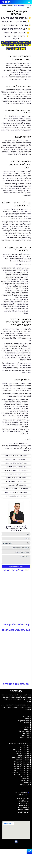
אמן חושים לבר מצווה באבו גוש (16, 466)
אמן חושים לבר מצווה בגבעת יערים (16, 488)
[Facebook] (16, 841)
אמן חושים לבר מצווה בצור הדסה (16, 463)
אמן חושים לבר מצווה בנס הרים (16, 481)
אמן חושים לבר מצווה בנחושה (16, 478)
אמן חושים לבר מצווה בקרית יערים (16, 470)
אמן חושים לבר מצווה (19, 5)
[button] (29, 2)
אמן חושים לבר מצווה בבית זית (16, 474)
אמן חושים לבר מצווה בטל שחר (16, 496)
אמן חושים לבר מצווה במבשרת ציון (16, 459)
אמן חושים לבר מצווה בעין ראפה (16, 492)
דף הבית (29, 5)
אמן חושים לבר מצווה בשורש (16, 485)
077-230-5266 (16, 48)
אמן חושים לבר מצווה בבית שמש (16, 455)
